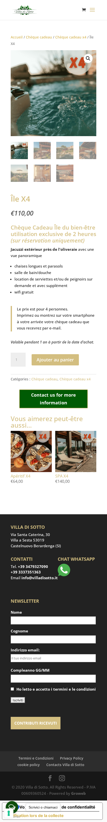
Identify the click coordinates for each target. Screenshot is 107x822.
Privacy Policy (71, 758)
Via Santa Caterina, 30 (30, 534)
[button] (88, 58)
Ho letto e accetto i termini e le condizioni (56, 689)
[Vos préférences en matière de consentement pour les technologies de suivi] (8, 813)
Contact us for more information (53, 399)
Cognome (19, 630)
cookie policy (28, 764)
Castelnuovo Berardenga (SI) (36, 545)
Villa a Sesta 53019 (27, 540)
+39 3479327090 (33, 566)
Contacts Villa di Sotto (65, 764)
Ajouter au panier (55, 360)
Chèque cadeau (39, 37)
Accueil (17, 37)
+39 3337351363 (26, 571)
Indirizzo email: (25, 649)
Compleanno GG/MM (30, 670)
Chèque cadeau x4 (70, 37)
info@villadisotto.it (39, 577)
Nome (16, 612)
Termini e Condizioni (36, 758)
